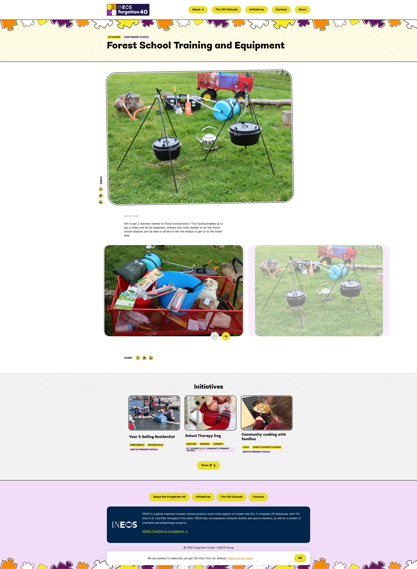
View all (206, 465)
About (196, 9)
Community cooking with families (264, 437)
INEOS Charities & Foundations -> (165, 531)
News (302, 9)
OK (300, 558)
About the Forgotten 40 (169, 497)
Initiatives (256, 9)
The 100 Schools (226, 9)
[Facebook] (101, 189)
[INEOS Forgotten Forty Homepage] (128, 10)
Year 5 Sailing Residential (152, 437)
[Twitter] (101, 195)
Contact (281, 9)
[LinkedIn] (101, 202)
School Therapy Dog (203, 436)
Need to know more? (240, 558)
